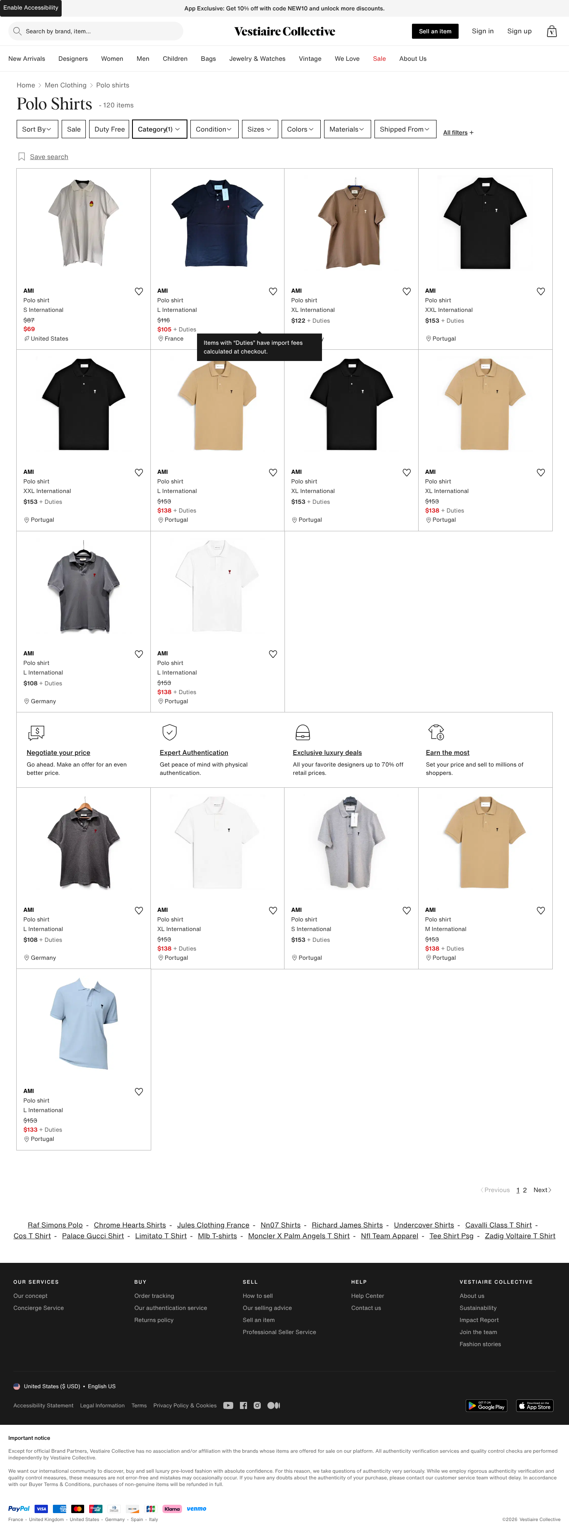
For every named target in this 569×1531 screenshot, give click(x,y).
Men (143, 58)
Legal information (102, 1405)
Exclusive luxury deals (327, 752)
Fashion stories (480, 1344)
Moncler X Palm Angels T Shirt (299, 1236)
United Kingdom (46, 1519)
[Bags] (222, 58)
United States (85, 1519)
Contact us (366, 1308)
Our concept (30, 1296)
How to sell (258, 1296)
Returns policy (153, 1320)
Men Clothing (66, 85)
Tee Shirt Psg (451, 1236)
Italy (153, 1519)
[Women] (130, 58)
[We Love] (366, 58)
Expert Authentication (194, 752)
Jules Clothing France (213, 1225)
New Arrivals (26, 58)
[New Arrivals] (51, 58)
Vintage (310, 58)
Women (112, 58)
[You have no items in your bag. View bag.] (552, 31)
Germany (115, 1519)
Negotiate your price (58, 752)
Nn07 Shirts (281, 1225)
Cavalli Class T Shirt (498, 1225)
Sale (379, 58)
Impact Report (479, 1320)
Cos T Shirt (32, 1236)
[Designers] (94, 58)
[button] (552, 31)
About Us (413, 58)
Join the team (478, 1332)
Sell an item (435, 31)
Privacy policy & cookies (185, 1405)
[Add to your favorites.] (139, 291)
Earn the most (448, 752)
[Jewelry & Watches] (292, 58)
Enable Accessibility (30, 7)
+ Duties (184, 329)
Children (175, 58)
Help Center (367, 1296)
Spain (137, 1519)
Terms (139, 1405)
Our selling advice (267, 1308)
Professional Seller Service (279, 1332)
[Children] (194, 58)
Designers (73, 58)
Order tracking (154, 1296)
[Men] (156, 58)
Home (26, 85)
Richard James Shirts (347, 1225)
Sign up (519, 31)
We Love (347, 58)
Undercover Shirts (424, 1225)
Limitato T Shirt (161, 1236)
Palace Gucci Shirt (93, 1236)
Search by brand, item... (58, 31)
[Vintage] (328, 58)
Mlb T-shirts (217, 1236)
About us (472, 1296)
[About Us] (433, 58)
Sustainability (478, 1308)
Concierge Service (38, 1308)
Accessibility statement (43, 1405)
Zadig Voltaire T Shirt (520, 1236)
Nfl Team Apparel (389, 1236)
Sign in (483, 31)
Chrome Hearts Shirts (130, 1225)
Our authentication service (170, 1308)
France (15, 1519)
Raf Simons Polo (55, 1225)
